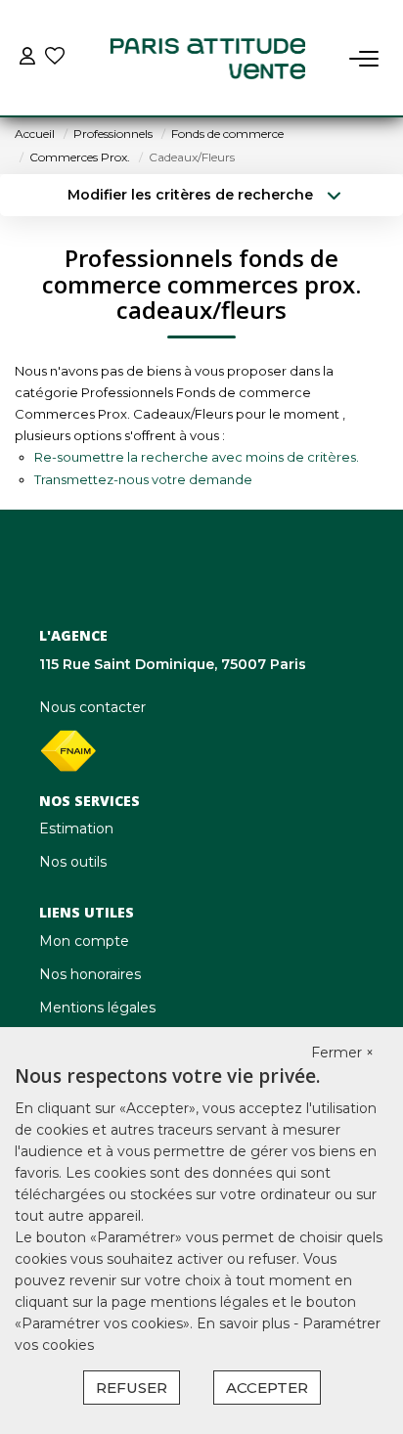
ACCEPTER (267, 1387)
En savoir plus (245, 1323)
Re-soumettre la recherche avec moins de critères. (196, 457)
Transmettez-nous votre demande (143, 479)
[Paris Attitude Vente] (207, 59)
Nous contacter (92, 707)
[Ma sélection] (55, 58)
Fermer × (342, 1052)
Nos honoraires (90, 974)
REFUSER (131, 1387)
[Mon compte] (27, 58)
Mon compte (84, 941)
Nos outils (73, 862)
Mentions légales (97, 1007)
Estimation (76, 828)
